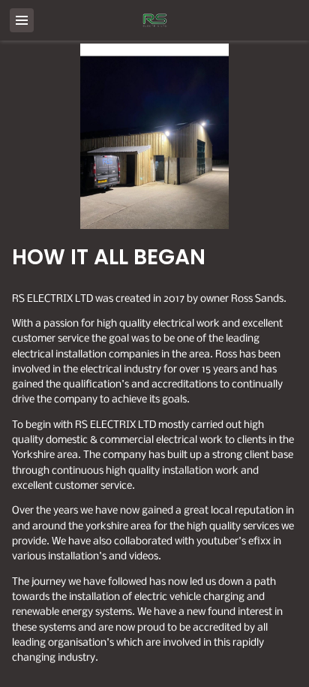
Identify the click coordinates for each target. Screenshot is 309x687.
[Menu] (22, 20)
